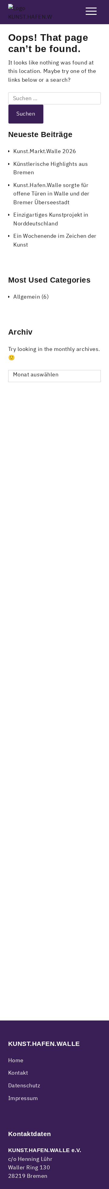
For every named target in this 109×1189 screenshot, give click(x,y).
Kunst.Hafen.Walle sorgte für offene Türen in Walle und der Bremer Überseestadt (51, 194)
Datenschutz (24, 1085)
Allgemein (26, 296)
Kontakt (18, 1072)
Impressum (23, 1098)
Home (16, 1060)
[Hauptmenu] (91, 12)
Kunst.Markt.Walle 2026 (44, 151)
